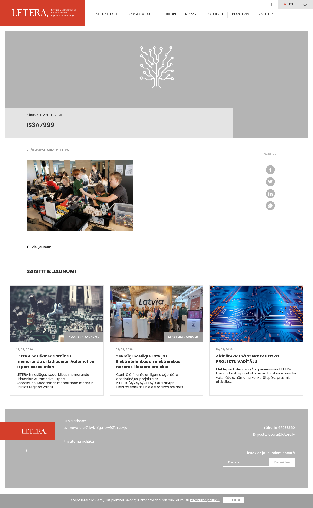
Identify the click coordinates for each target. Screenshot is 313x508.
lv (284, 4)
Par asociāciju (143, 14)
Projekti (215, 14)
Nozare (191, 14)
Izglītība (266, 14)
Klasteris (240, 14)
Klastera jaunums (84, 336)
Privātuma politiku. (205, 500)
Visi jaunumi (52, 115)
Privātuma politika (78, 441)
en (291, 4)
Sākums (32, 115)
